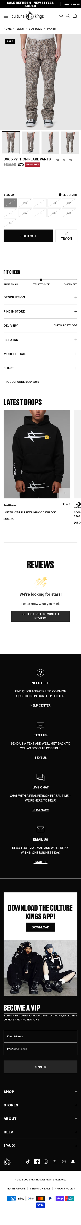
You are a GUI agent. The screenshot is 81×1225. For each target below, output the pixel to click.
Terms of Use (15, 1188)
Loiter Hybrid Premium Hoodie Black (30, 512)
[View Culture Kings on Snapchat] (72, 1161)
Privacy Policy (65, 1188)
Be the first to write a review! (40, 616)
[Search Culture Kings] (61, 15)
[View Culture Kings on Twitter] (54, 1161)
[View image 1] (11, 143)
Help (8, 1132)
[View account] (68, 15)
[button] (74, 15)
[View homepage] (28, 15)
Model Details (15, 354)
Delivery (40, 325)
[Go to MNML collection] (66, 160)
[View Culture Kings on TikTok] (27, 1161)
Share (9, 368)
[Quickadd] (64, 493)
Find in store (14, 311)
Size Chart (70, 195)
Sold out (28, 236)
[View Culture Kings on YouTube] (63, 1161)
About (10, 1118)
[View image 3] (50, 143)
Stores (11, 1105)
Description (14, 297)
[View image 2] (30, 143)
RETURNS (11, 340)
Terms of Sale (40, 1188)
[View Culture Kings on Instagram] (45, 1161)
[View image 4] (70, 143)
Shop (9, 1091)
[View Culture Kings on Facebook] (36, 1161)
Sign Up (41, 1067)
